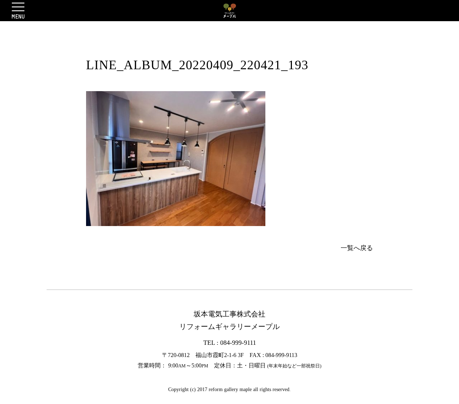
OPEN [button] (18, 10)
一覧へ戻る (357, 248)
